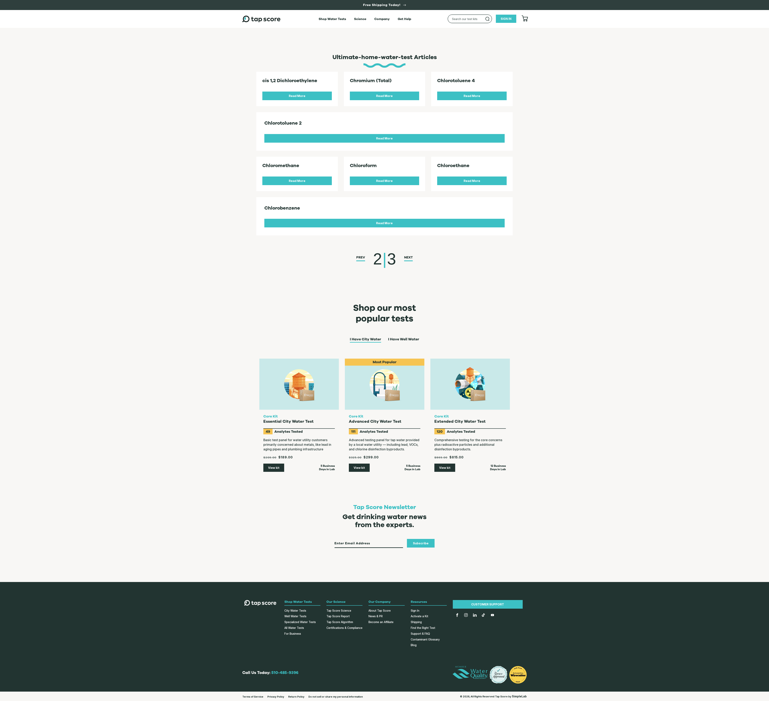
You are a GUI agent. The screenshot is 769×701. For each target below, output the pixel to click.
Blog (414, 645)
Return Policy (296, 696)
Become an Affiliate (381, 622)
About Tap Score (379, 610)
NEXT (408, 257)
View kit (273, 467)
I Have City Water (365, 339)
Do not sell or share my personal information (335, 696)
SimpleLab (519, 696)
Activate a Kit (419, 616)
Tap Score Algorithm (339, 622)
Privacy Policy (275, 696)
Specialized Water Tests (300, 622)
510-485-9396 (284, 672)
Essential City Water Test (288, 421)
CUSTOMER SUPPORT (487, 604)
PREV (360, 257)
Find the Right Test (423, 627)
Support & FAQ (420, 633)
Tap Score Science (338, 610)
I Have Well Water (403, 339)
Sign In (415, 610)
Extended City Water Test (460, 421)
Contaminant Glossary (425, 639)
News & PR (375, 616)
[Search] (487, 18)
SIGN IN (506, 18)
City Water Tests (295, 610)
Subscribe (421, 543)
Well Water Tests (295, 616)
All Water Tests (294, 627)
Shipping (416, 622)
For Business (292, 633)
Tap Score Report (338, 616)
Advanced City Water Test (375, 421)
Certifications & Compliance (344, 627)
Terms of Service (252, 696)
